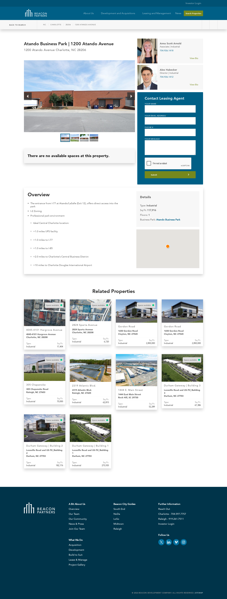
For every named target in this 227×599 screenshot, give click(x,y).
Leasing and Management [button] (156, 13)
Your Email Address (156, 115)
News (178, 13)
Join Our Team (77, 528)
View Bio (194, 58)
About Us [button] (88, 13)
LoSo (116, 518)
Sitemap (199, 593)
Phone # (149, 127)
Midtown (119, 523)
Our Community (78, 518)
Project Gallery (77, 564)
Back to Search (17, 25)
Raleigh (118, 528)
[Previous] (28, 96)
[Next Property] (214, 24)
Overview (74, 508)
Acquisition (75, 544)
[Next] (131, 96)
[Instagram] (184, 542)
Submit (154, 174)
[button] (168, 246)
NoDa (117, 513)
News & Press (76, 523)
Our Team (74, 513)
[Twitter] (161, 542)
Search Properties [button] (193, 13)
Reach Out (164, 508)
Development (76, 549)
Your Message (152, 139)
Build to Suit (75, 554)
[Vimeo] (176, 542)
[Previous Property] (206, 24)
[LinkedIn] (169, 542)
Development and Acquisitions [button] (118, 13)
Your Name (151, 103)
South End (119, 508)
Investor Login (193, 3)
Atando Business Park (168, 219)
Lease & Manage (78, 559)
